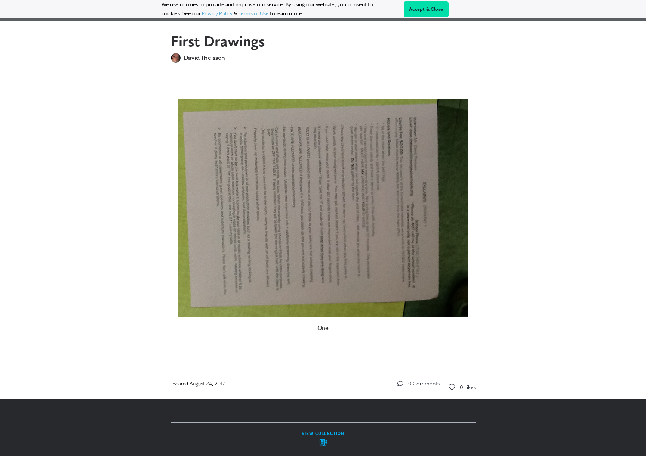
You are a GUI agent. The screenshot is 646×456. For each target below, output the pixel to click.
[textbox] (323, 213)
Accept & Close (426, 9)
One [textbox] (323, 328)
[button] (400, 384)
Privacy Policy (217, 13)
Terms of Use (254, 13)
